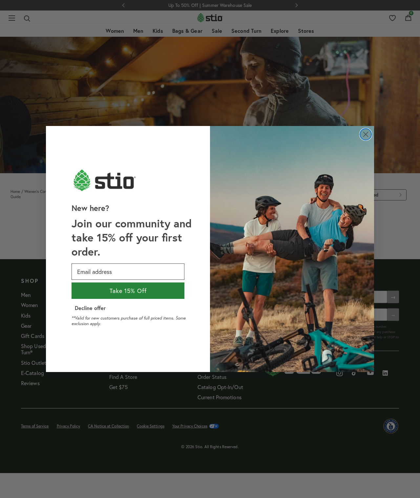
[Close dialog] (365, 134)
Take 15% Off (128, 291)
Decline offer (90, 307)
